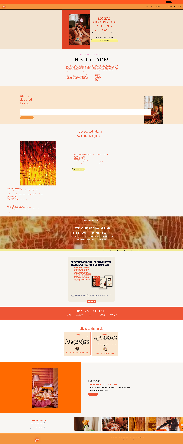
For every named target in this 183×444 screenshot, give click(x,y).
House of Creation (171, 6)
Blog (163, 6)
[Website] (133, 440)
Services (158, 6)
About (152, 6)
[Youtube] (128, 440)
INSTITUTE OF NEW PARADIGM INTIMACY (92, 315)
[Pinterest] (131, 440)
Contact (179, 6)
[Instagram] (126, 440)
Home (147, 6)
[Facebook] (123, 440)
